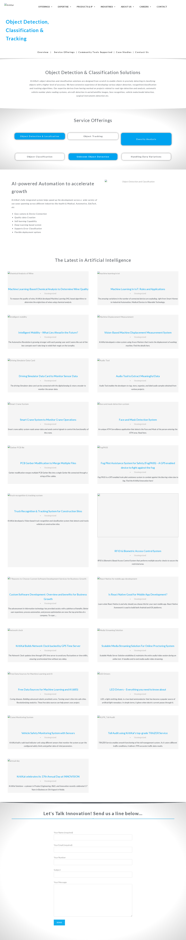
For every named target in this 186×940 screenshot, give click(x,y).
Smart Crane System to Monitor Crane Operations (48, 419)
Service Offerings (64, 52)
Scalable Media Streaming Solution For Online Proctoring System (138, 645)
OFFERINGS (44, 6)
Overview (43, 52)
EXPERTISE (63, 6)
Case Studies (124, 52)
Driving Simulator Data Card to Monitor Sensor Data (48, 376)
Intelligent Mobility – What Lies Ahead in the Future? (48, 332)
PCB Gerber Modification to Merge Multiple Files (48, 463)
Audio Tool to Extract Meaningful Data (138, 376)
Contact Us (142, 52)
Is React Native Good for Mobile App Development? (137, 594)
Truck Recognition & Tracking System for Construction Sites (48, 511)
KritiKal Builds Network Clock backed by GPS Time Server (48, 645)
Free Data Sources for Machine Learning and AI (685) (48, 689)
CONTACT (162, 6)
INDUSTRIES (107, 6)
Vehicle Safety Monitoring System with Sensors (48, 733)
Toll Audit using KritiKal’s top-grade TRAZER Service (138, 733)
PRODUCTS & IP (85, 6)
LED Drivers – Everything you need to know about (138, 689)
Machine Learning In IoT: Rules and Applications (138, 289)
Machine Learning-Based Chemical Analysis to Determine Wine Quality (48, 289)
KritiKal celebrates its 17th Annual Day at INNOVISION (48, 776)
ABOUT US (126, 6)
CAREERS (144, 6)
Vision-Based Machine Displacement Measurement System (137, 332)
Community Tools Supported (95, 52)
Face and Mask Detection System (138, 419)
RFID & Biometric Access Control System (138, 551)
